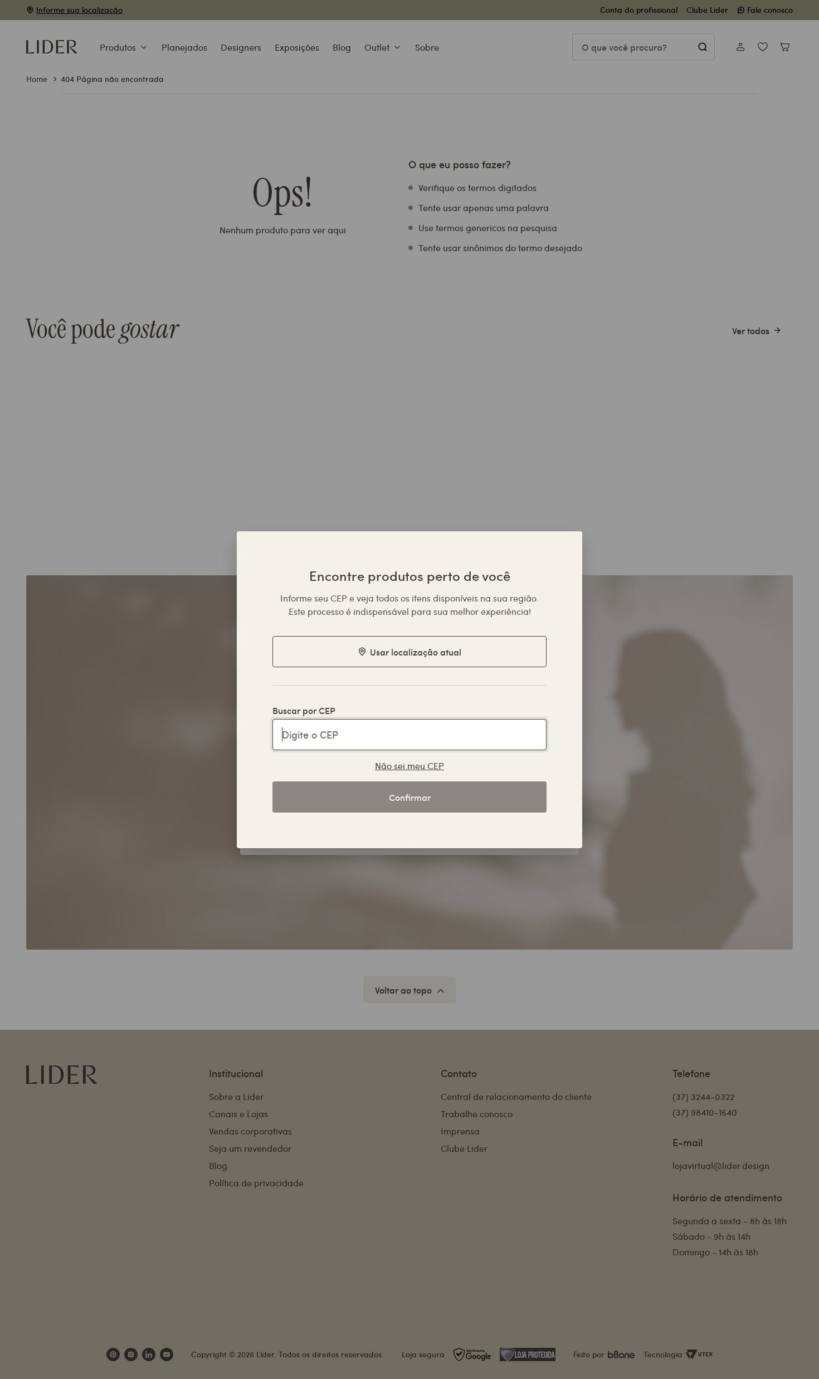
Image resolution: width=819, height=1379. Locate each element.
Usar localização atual (415, 652)
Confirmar (410, 797)
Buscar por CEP (303, 710)
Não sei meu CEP (409, 765)
